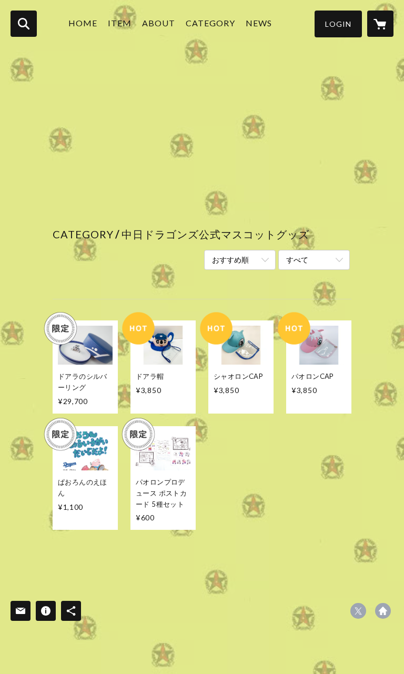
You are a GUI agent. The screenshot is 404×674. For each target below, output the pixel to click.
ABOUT (158, 23)
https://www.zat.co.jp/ (383, 611)
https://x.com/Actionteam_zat (358, 611)
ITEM (120, 23)
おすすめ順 (230, 259)
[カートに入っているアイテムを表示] (380, 24)
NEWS (259, 23)
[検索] (24, 24)
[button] (338, 24)
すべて (297, 259)
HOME (82, 23)
